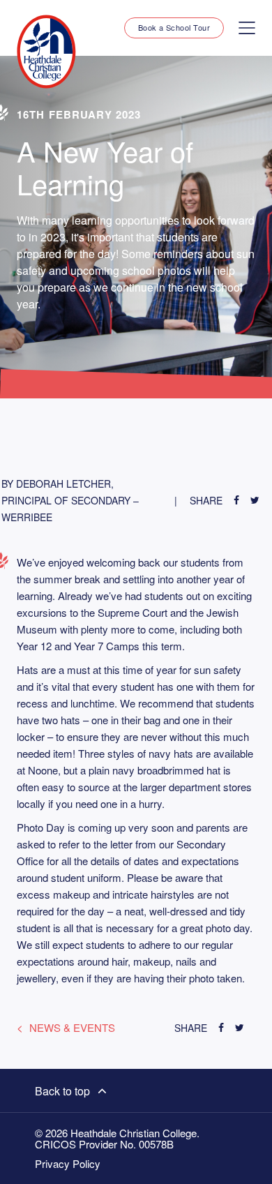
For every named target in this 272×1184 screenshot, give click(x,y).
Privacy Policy (67, 1163)
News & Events (72, 1027)
